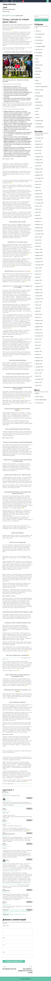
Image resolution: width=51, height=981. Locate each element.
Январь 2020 (39, 252)
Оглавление (5, 1)
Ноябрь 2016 (39, 363)
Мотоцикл (38, 77)
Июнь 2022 (38, 184)
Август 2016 (39, 373)
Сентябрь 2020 (39, 234)
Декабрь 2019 (39, 255)
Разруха (38, 108)
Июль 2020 (38, 240)
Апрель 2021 (39, 218)
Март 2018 (38, 317)
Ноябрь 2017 (39, 329)
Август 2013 (39, 382)
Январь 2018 (39, 323)
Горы (37, 58)
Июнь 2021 (38, 212)
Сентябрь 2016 (39, 370)
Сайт (4, 952)
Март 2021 (38, 221)
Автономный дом (40, 34)
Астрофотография (40, 46)
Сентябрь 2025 (39, 138)
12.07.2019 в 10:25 (6, 823)
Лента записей (39, 396)
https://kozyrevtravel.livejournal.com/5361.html (14, 806)
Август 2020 (39, 237)
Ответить (29, 798)
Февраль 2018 (39, 320)
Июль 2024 (38, 150)
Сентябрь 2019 (39, 264)
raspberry (38, 31)
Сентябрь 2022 (39, 178)
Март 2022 (38, 190)
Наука (37, 80)
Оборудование (39, 96)
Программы (39, 102)
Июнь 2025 (38, 141)
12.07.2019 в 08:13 (6, 811)
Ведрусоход (39, 55)
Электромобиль (40, 126)
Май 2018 (38, 311)
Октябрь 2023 (39, 162)
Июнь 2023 (38, 165)
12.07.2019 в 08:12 (6, 846)
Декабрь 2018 (39, 292)
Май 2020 (38, 246)
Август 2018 (39, 302)
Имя (4, 937)
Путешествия (39, 105)
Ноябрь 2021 (39, 196)
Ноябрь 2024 (39, 147)
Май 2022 (38, 187)
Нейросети (38, 83)
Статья (37, 117)
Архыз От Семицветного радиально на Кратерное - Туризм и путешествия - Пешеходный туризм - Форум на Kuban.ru (17, 911)
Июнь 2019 (38, 274)
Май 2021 (38, 215)
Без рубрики (39, 52)
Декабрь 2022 (39, 175)
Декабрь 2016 (39, 360)
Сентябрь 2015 (39, 379)
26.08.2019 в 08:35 (7, 904)
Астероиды (38, 37)
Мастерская (39, 71)
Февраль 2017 (39, 357)
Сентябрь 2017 (39, 336)
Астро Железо (39, 40)
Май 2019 (38, 277)
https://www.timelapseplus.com (10, 871)
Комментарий (6, 925)
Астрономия (39, 43)
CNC (37, 27)
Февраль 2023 (39, 169)
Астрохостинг (39, 49)
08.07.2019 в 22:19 (7, 800)
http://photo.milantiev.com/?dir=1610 (11, 657)
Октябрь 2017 (39, 332)
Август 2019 (39, 267)
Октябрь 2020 (39, 230)
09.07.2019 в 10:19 (6, 836)
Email (4, 944)
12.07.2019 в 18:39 (6, 862)
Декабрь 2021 (39, 193)
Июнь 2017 (38, 345)
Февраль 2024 (39, 156)
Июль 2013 (38, 385)
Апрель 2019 (39, 280)
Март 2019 (38, 283)
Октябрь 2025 (39, 135)
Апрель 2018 (39, 314)
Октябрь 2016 (39, 366)
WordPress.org (39, 402)
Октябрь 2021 (39, 199)
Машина (38, 74)
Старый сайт (6, 11)
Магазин (38, 68)
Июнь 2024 (38, 153)
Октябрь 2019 (39, 261)
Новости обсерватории (41, 86)
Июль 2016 (38, 376)
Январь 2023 (39, 172)
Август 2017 (39, 339)
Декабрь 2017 (39, 326)
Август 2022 (39, 181)
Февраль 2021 (39, 224)
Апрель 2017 (39, 351)
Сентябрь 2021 (39, 203)
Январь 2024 (39, 159)
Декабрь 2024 (39, 144)
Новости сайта (39, 89)
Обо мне (38, 92)
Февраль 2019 (39, 286)
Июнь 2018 (38, 308)
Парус (37, 99)
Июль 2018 (38, 305)
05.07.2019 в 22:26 (7, 794)
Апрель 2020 (39, 249)
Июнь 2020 (38, 243)
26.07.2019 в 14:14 (6, 892)
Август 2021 (39, 206)
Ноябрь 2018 (39, 295)
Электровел (39, 123)
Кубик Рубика (39, 65)
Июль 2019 (38, 271)
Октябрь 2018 (39, 298)
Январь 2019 (39, 289)
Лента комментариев (41, 399)
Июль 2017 (38, 342)
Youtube (20, 1)
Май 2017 (38, 348)
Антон (7, 798)
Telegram (14, 1)
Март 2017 (38, 354)
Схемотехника (39, 120)
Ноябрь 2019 (39, 258)
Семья (37, 114)
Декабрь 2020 (39, 227)
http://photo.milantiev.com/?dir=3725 (23, 783)
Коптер (37, 61)
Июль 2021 (38, 209)
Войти (37, 393)
